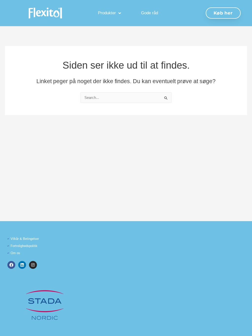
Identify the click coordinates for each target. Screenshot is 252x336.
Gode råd (149, 13)
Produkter (107, 13)
